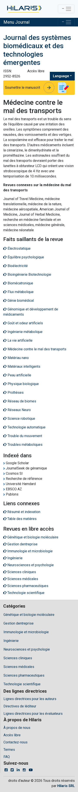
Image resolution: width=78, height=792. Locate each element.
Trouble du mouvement (24, 436)
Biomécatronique (20, 283)
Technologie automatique (26, 427)
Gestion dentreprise (18, 623)
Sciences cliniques (17, 658)
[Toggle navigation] (66, 9)
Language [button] (61, 76)
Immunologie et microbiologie (26, 632)
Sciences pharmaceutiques (23, 675)
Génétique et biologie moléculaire (28, 615)
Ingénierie (11, 641)
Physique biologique (23, 384)
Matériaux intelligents (23, 366)
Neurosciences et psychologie (26, 649)
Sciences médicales (18, 667)
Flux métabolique (20, 292)
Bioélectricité (17, 266)
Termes (9, 750)
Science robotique (21, 418)
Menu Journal (16, 22)
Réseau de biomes (21, 401)
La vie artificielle (19, 340)
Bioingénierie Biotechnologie (29, 274)
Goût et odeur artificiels (25, 323)
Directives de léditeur (19, 706)
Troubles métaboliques (24, 445)
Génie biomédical (20, 300)
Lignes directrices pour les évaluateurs (33, 714)
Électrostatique (19, 248)
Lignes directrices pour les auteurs (29, 699)
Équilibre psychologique (25, 257)
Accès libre (12, 735)
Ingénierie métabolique (24, 332)
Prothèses (15, 392)
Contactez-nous (15, 742)
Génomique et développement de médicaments (30, 311)
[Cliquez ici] (23, 8)
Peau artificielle (19, 375)
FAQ (6, 757)
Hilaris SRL (66, 786)
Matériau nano (18, 358)
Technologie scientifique (22, 684)
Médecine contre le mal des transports (36, 349)
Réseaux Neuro (19, 410)
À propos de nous (16, 728)
